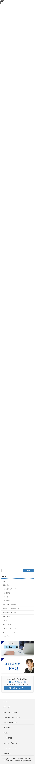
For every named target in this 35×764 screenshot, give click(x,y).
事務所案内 (6, 616)
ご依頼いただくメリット (11, 589)
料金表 (5, 620)
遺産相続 (7, 593)
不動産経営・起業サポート (11, 609)
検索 (28, 570)
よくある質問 (7, 624)
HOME (5, 581)
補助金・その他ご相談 (9, 612)
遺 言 (6, 597)
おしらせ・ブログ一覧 (9, 628)
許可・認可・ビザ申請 (9, 605)
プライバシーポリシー (9, 632)
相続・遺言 (6, 585)
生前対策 (7, 601)
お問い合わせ (7, 636)
